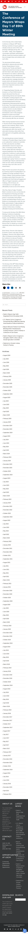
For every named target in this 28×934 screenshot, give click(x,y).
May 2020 (6, 615)
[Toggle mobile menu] (25, 7)
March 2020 (6, 622)
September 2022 (7, 517)
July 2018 (6, 692)
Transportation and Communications (10, 298)
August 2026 (6, 355)
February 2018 (7, 710)
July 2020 (6, 608)
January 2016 (7, 783)
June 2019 (6, 653)
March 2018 (6, 706)
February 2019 (7, 667)
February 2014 (7, 794)
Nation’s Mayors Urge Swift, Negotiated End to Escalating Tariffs (20, 815)
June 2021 (6, 569)
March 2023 (6, 495)
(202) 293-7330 (6, 849)
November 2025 (7, 387)
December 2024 (7, 425)
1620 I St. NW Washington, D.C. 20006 (7, 845)
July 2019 (6, 650)
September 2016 (7, 769)
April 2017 (6, 745)
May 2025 (6, 408)
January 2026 (7, 380)
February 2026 (7, 376)
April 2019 (6, 660)
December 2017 (7, 717)
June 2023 (6, 485)
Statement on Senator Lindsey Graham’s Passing (19, 884)
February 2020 (7, 625)
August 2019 (6, 646)
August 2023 (6, 478)
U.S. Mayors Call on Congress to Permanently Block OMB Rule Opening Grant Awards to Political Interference (14, 321)
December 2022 (7, 506)
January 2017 (7, 755)
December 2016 (7, 759)
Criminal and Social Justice (12, 295)
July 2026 (6, 359)
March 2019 (6, 664)
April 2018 (6, 703)
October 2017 (7, 724)
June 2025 (6, 404)
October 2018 (7, 681)
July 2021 (6, 566)
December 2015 (7, 787)
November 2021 (7, 552)
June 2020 (6, 611)
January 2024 (7, 460)
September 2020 (7, 601)
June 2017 (6, 738)
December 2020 (7, 590)
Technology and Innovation (16, 297)
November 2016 (7, 762)
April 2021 (6, 576)
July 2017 (6, 734)
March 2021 (6, 580)
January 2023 (7, 502)
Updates (20, 298)
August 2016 (6, 773)
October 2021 (7, 555)
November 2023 (7, 467)
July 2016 (6, 776)
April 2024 (6, 450)
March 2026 (6, 373)
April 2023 (6, 492)
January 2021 (7, 587)
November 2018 (7, 678)
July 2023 (6, 481)
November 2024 (7, 429)
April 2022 (6, 534)
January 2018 (7, 713)
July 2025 (6, 401)
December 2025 (7, 383)
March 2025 (6, 415)
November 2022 (7, 509)
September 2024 (7, 432)
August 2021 (6, 562)
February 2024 (7, 457)
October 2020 (7, 597)
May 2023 (6, 488)
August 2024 (6, 436)
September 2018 (7, 685)
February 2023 (7, 499)
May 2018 (6, 699)
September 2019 (7, 643)
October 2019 (7, 639)
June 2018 (6, 696)
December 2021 (7, 548)
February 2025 (7, 418)
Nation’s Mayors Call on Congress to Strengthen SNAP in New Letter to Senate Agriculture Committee (13, 337)
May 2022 (6, 531)
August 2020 (6, 604)
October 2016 (7, 766)
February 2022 (7, 541)
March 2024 (6, 453)
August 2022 (6, 520)
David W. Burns (7, 292)
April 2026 (6, 369)
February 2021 (7, 583)
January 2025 (7, 422)
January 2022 (7, 545)
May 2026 (6, 366)
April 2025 (6, 411)
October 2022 (7, 513)
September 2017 (7, 727)
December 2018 (7, 674)
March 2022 (6, 538)
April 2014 (6, 790)
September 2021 (7, 559)
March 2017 (6, 748)
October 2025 (7, 390)
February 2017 (7, 752)
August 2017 (6, 731)
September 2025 (7, 394)
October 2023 (7, 471)
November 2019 (7, 636)
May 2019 (6, 657)
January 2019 (7, 671)
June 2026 (6, 362)
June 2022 (6, 527)
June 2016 (6, 780)
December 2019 (7, 632)
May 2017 (6, 741)
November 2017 (7, 720)
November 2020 (7, 594)
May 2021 (6, 573)
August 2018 (6, 689)
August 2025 (6, 397)
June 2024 (6, 443)
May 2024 (6, 446)
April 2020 (6, 618)
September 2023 (7, 474)
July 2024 (6, 439)
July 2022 (6, 524)
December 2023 (7, 464)
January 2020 (7, 629)
